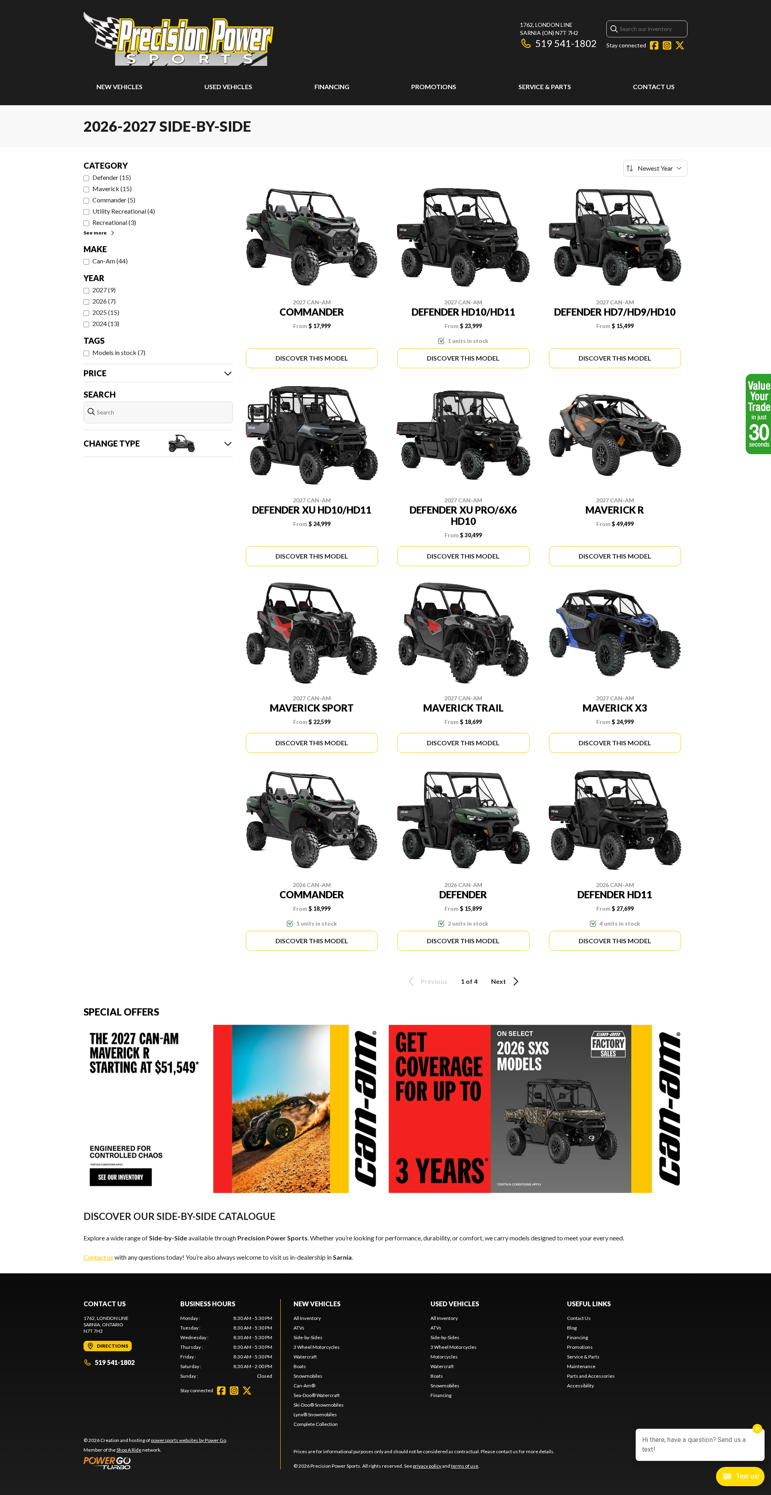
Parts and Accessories (591, 1376)
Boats (300, 1366)
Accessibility (580, 1386)
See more (95, 233)
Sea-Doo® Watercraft (317, 1395)
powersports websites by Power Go (188, 1440)
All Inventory (307, 1318)
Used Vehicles (228, 86)
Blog (572, 1328)
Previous (434, 981)
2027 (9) (104, 290)
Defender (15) (111, 177)
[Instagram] (667, 45)
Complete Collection (316, 1424)
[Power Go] (155, 1462)
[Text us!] (740, 1477)
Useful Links (589, 1303)
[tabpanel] (226, 1347)
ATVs (299, 1328)
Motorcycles (444, 1357)
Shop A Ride (128, 1450)
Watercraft (305, 1357)
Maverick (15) (112, 188)
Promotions (433, 86)
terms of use (464, 1466)
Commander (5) (113, 200)
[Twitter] (680, 45)
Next (498, 981)
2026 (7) (104, 301)
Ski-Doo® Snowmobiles (319, 1405)
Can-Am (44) (110, 261)
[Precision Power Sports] (178, 39)
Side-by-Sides (308, 1337)
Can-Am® (304, 1386)
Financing (331, 86)
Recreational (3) (114, 222)
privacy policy (427, 1466)
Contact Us (654, 86)
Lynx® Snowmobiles (315, 1414)
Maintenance (581, 1366)
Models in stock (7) (118, 352)
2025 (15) (105, 312)
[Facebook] (654, 45)
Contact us (98, 1257)
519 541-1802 (566, 43)
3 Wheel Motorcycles (317, 1347)
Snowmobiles (308, 1376)
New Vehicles (119, 86)
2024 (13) (105, 323)
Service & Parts (544, 86)
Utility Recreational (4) (123, 211)
